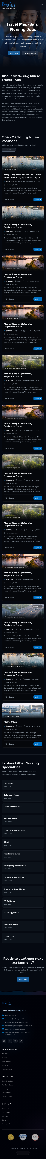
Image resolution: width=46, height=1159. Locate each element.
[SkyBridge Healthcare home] (9, 5)
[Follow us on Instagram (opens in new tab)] (15, 1041)
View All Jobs (7, 150)
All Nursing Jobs (30, 53)
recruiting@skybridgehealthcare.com (18, 1019)
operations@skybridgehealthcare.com (18, 1026)
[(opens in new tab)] (10, 1136)
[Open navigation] (42, 5)
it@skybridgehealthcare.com (15, 1029)
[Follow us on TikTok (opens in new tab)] (21, 1041)
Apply (37, 199)
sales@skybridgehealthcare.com (16, 1022)
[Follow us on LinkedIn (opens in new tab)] (4, 1041)
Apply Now (14, 53)
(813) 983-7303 (10, 1015)
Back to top (24, 1153)
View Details (9, 199)
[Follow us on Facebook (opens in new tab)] (10, 1041)
